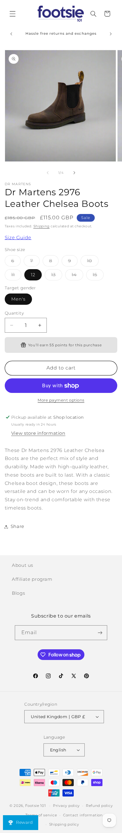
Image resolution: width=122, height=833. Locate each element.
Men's (18, 299)
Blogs (18, 593)
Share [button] (17, 526)
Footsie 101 (35, 806)
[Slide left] (47, 173)
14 (77, 276)
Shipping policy (64, 824)
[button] (12, 13)
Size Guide (18, 237)
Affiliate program (32, 579)
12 (33, 274)
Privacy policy (66, 806)
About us (22, 565)
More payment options (61, 400)
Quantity (14, 313)
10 (93, 262)
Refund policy (99, 806)
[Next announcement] (110, 33)
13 (56, 276)
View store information (38, 433)
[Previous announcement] (11, 33)
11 (16, 276)
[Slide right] (74, 173)
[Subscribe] (100, 632)
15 (98, 276)
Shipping (41, 226)
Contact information (83, 815)
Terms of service (41, 815)
